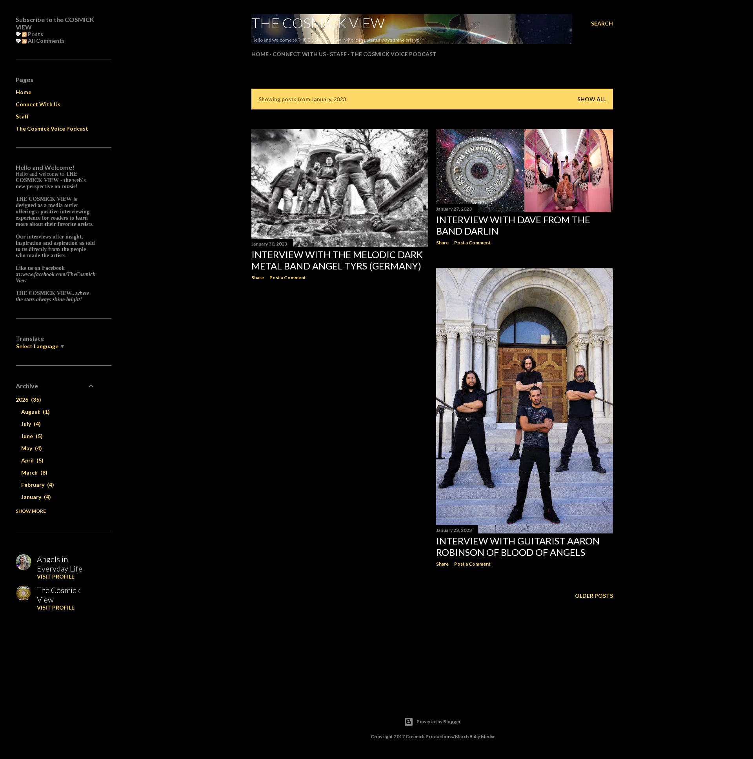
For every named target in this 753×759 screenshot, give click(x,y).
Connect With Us (299, 54)
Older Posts (594, 595)
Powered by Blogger (439, 721)
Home (260, 54)
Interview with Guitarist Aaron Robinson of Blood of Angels (518, 546)
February (36, 484)
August (34, 411)
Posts (35, 34)
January (35, 496)
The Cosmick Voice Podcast (394, 54)
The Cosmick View (318, 22)
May (30, 448)
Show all (591, 99)
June (31, 436)
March (33, 472)
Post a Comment (287, 277)
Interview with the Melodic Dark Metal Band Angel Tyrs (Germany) (337, 260)
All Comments (46, 40)
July (30, 423)
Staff (338, 54)
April (31, 460)
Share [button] (257, 277)
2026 (27, 399)
